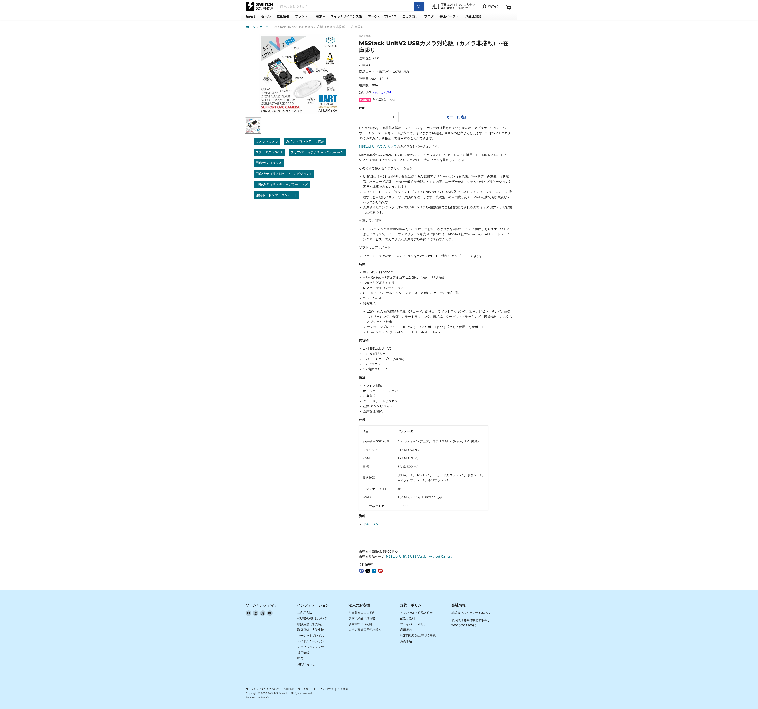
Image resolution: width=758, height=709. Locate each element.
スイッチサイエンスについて (262, 689)
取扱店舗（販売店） (310, 624)
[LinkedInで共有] (374, 571)
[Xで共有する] (367, 571)
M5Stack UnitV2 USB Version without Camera (419, 556)
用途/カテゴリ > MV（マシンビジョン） (284, 174)
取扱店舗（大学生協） (312, 630)
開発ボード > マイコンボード (276, 195)
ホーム (250, 27)
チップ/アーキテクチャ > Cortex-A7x (317, 152)
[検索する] (419, 6)
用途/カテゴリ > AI (269, 163)
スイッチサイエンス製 (346, 16)
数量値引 (283, 16)
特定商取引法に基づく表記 (418, 636)
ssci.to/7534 (382, 92)
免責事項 (406, 641)
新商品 (250, 16)
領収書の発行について (312, 618)
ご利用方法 (304, 613)
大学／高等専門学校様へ (365, 630)
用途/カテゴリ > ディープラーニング (282, 184)
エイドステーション (310, 641)
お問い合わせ (306, 664)
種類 (319, 16)
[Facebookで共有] (361, 571)
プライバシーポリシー (415, 624)
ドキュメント (372, 524)
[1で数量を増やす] (393, 117)
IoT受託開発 (472, 16)
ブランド (302, 16)
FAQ (300, 658)
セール (266, 16)
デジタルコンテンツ (310, 647)
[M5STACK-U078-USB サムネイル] (253, 125)
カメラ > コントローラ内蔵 (305, 141)
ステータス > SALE (269, 152)
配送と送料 (407, 618)
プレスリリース (307, 689)
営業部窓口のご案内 (362, 613)
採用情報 (303, 653)
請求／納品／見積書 (362, 618)
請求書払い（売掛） (362, 624)
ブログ (429, 16)
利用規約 (406, 630)
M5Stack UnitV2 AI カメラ (378, 146)
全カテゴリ (410, 16)
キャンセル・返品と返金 (416, 613)
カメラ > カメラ (267, 141)
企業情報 (288, 689)
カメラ (264, 27)
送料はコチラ (466, 8)
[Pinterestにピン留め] (380, 571)
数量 (362, 108)
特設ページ (448, 16)
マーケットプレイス (382, 16)
